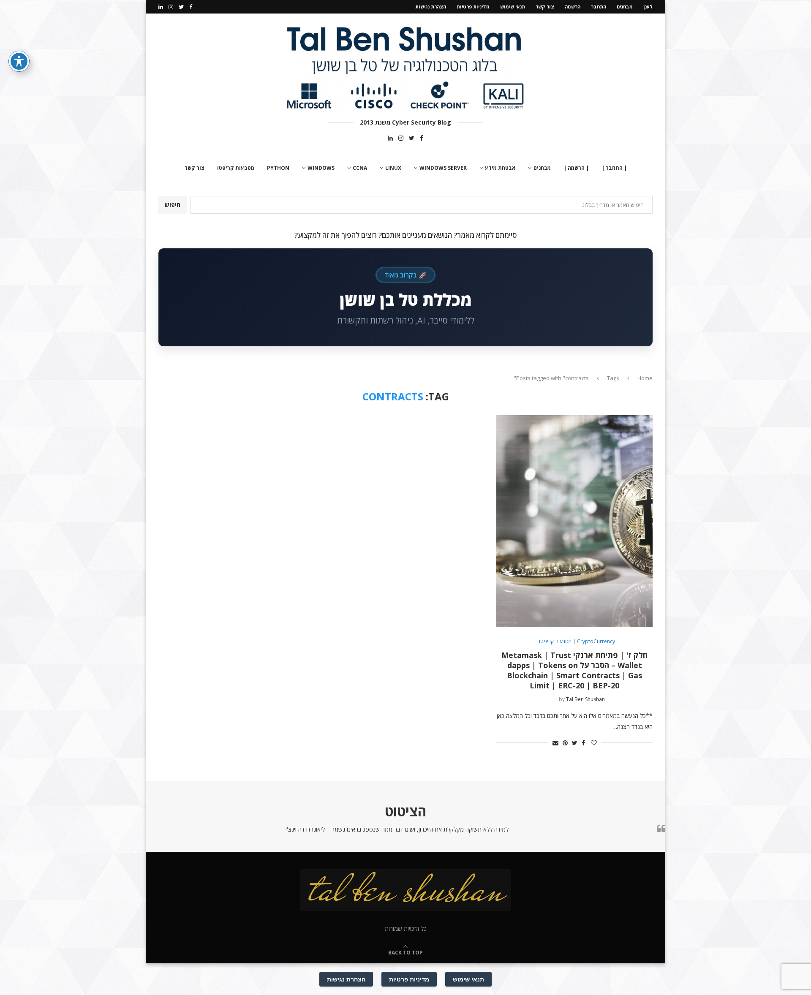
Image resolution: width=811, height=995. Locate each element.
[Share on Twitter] (574, 743)
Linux (393, 167)
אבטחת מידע (500, 167)
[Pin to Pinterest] (565, 743)
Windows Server (443, 167)
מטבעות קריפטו (235, 167)
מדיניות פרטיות (473, 6)
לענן (648, 6)
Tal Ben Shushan (585, 699)
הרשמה (572, 6)
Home (645, 378)
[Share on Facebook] (583, 743)
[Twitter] (181, 7)
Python (278, 167)
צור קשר (545, 6)
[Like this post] (594, 743)
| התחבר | (614, 167)
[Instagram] (171, 7)
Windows (321, 167)
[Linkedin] (160, 7)
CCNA (360, 167)
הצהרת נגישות (430, 6)
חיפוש (172, 205)
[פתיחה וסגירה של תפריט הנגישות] (19, 61)
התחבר (598, 6)
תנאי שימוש (512, 6)
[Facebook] (190, 7)
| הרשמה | (576, 167)
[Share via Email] (555, 743)
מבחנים (625, 6)
